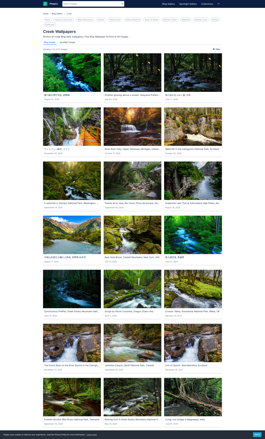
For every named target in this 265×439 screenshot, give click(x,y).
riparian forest (170, 19)
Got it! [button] (257, 435)
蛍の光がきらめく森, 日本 (178, 95)
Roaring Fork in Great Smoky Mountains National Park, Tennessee (132, 419)
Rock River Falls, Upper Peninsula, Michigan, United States (132, 149)
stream (101, 19)
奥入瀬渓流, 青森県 (174, 257)
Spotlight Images (67, 42)
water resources (85, 19)
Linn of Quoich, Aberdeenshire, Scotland (186, 365)
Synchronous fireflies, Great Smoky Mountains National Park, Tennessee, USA (72, 311)
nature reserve (133, 19)
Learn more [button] (92, 434)
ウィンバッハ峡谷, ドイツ (57, 149)
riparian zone (201, 19)
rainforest (49, 24)
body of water (151, 19)
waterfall (186, 19)
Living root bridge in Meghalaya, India (185, 419)
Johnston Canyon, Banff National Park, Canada (129, 365)
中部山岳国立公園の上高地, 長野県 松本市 (65, 257)
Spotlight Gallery (188, 3)
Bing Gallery (168, 3)
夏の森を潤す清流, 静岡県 (57, 95)
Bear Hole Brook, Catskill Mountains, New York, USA (132, 257)
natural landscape (63, 19)
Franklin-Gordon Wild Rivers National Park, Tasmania (71, 419)
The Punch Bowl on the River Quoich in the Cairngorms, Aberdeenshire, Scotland (72, 365)
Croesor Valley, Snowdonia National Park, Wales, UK (192, 311)
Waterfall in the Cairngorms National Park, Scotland (192, 149)
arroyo (215, 19)
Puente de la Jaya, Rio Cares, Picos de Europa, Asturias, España (132, 203)
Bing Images (49, 42)
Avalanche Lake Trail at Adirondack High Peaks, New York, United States (193, 203)
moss (47, 19)
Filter (217, 49)
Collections (207, 3)
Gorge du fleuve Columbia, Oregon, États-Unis (129, 311)
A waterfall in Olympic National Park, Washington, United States (72, 203)
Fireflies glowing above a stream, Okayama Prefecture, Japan (132, 95)
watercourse (115, 19)
